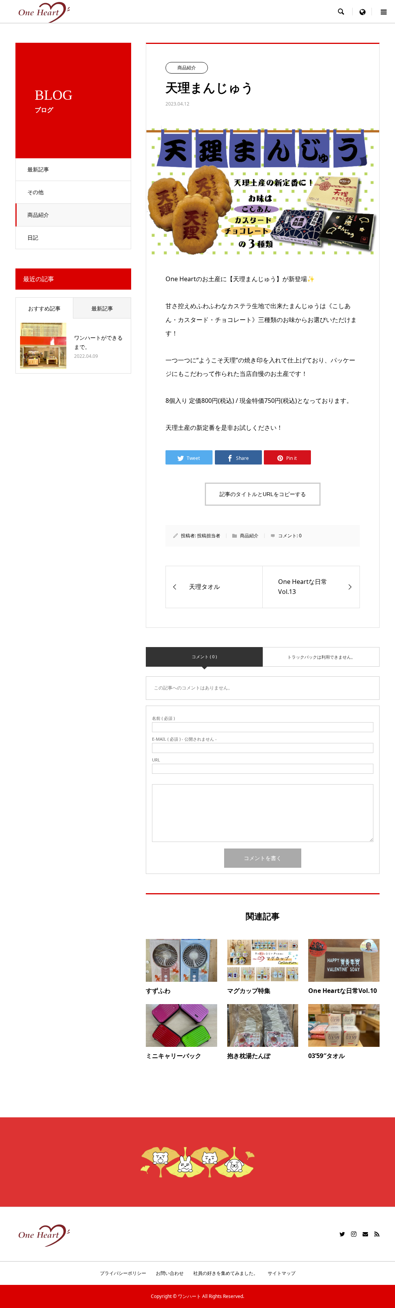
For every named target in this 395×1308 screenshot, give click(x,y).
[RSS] (377, 1234)
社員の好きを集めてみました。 (225, 1273)
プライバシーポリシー (123, 1273)
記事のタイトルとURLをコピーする (262, 494)
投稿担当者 (208, 535)
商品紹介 (38, 214)
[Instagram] (353, 1234)
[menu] (362, 11)
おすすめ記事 (44, 308)
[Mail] (365, 1234)
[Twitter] (342, 1234)
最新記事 (38, 169)
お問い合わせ (170, 1273)
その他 (35, 192)
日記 (32, 237)
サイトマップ (281, 1273)
